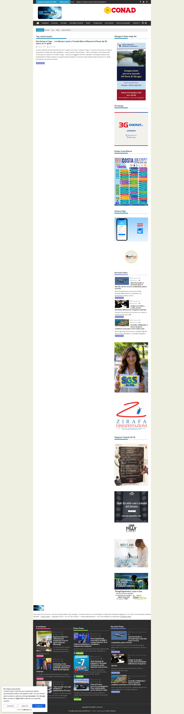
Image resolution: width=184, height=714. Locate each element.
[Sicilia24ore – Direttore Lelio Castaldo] (37, 22)
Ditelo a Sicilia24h (123, 23)
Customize (10, 706)
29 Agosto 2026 (136, 320)
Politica (54, 23)
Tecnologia (97, 23)
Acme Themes (111, 711)
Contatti (136, 23)
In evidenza (40, 656)
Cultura (64, 23)
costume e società (76, 23)
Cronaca (45, 23)
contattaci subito (125, 617)
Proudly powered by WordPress (79, 711)
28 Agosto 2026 (58, 682)
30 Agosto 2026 (136, 278)
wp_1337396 (52, 47)
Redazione (134, 280)
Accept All (39, 706)
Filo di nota (109, 23)
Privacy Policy (45, 617)
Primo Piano (80, 653)
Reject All (25, 706)
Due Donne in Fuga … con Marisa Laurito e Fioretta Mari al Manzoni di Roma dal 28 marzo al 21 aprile (71, 42)
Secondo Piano (40, 63)
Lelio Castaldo (96, 659)
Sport (88, 23)
